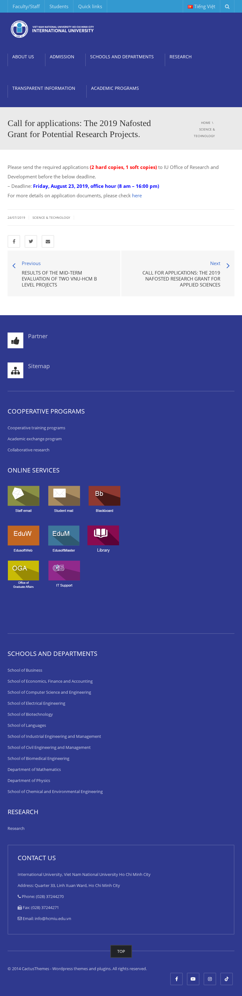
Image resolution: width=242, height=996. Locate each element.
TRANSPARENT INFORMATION (43, 88)
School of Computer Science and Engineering (49, 692)
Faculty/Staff (26, 6)
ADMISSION (62, 57)
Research (16, 828)
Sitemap (39, 366)
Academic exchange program (35, 439)
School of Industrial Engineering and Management (54, 736)
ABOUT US (23, 57)
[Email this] (48, 241)
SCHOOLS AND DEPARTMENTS (122, 57)
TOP (121, 951)
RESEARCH (181, 57)
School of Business (25, 670)
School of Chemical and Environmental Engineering (55, 791)
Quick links (90, 6)
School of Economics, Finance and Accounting (50, 681)
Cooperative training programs (36, 428)
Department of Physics (29, 780)
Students (58, 6)
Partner (38, 336)
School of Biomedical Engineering (38, 758)
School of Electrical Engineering (36, 703)
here (137, 195)
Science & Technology (51, 217)
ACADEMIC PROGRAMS (115, 88)
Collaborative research (28, 450)
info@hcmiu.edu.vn (53, 918)
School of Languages (27, 725)
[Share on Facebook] (14, 241)
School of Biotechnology (30, 714)
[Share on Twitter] (31, 241)
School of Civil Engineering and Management (49, 747)
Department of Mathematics (34, 769)
